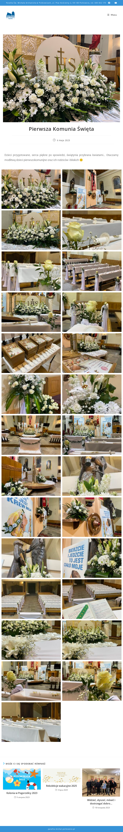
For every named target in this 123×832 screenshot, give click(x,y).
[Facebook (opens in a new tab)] (109, 2)
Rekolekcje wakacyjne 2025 (61, 785)
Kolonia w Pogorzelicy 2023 (21, 793)
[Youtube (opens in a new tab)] (114, 2)
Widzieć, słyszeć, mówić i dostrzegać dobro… (101, 801)
